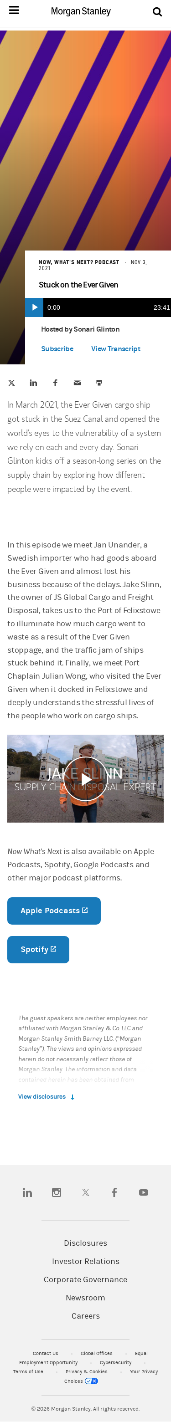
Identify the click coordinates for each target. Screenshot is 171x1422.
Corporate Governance (85, 1279)
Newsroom (85, 1298)
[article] (85, 598)
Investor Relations (85, 1261)
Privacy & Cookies (87, 1372)
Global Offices (97, 1353)
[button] (115, 351)
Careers (86, 1316)
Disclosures (85, 1243)
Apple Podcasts (61, 911)
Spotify (45, 949)
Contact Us (46, 1353)
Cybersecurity (116, 1363)
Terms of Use (29, 1372)
